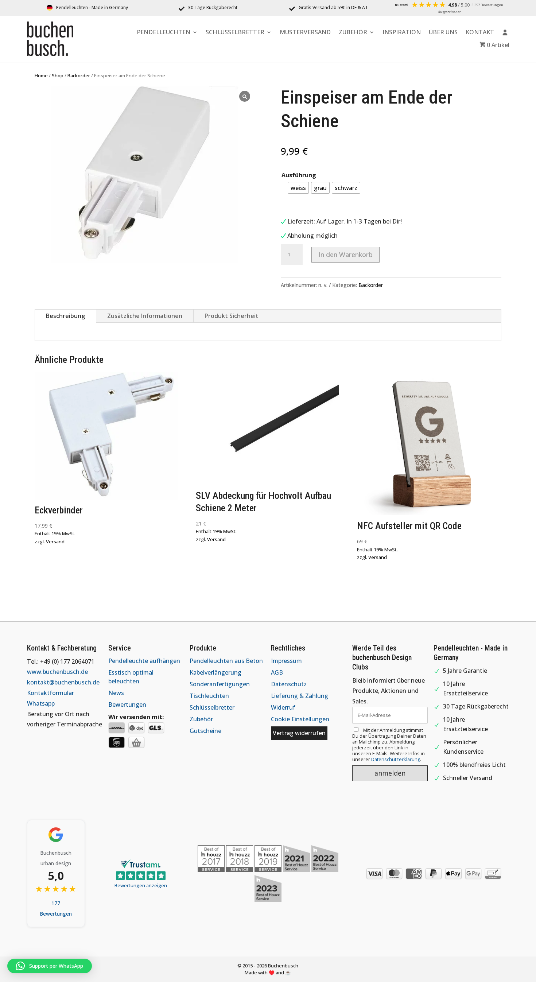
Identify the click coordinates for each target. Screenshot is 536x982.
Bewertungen (127, 704)
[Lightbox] (244, 96)
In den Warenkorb (345, 254)
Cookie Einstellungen (300, 719)
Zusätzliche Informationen (144, 316)
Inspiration (401, 33)
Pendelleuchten (163, 33)
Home (41, 75)
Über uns (443, 33)
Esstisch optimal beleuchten (131, 676)
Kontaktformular (50, 693)
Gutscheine (205, 731)
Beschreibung (65, 316)
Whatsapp (41, 703)
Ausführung (298, 175)
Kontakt (480, 33)
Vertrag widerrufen (299, 733)
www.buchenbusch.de (57, 672)
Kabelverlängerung (215, 672)
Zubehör (353, 33)
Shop (57, 75)
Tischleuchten (209, 696)
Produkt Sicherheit (232, 316)
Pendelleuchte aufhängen (144, 661)
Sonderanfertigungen (220, 684)
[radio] (298, 187)
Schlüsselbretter (235, 33)
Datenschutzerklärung (395, 759)
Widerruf (283, 707)
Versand (55, 541)
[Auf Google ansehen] (55, 834)
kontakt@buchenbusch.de (63, 682)
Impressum (286, 661)
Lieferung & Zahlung (299, 696)
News (116, 693)
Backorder (78, 75)
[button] (49, 966)
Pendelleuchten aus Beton (226, 661)
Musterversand (305, 33)
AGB (277, 672)
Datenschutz (289, 684)
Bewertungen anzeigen (140, 885)
